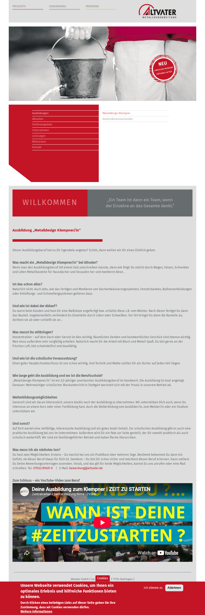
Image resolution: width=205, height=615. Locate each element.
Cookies (102, 578)
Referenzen (39, 141)
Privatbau (92, 6)
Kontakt (37, 147)
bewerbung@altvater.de (86, 468)
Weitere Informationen (36, 611)
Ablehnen (174, 588)
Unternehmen (40, 130)
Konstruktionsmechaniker (117, 119)
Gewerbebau (57, 6)
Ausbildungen (40, 113)
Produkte (19, 6)
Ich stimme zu (153, 588)
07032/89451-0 (43, 468)
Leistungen (39, 136)
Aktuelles (37, 119)
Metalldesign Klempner (116, 113)
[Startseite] (157, 11)
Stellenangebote (42, 124)
